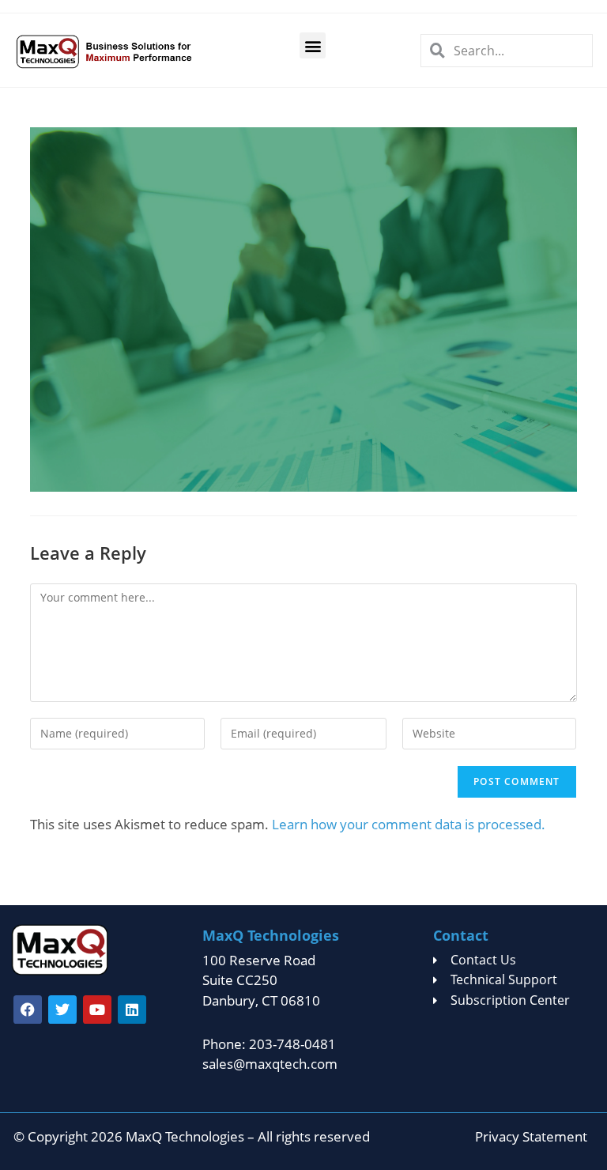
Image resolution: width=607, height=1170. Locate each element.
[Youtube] (97, 1009)
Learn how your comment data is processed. (408, 824)
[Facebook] (27, 1009)
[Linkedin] (132, 1009)
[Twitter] (62, 1009)
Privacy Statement (531, 1136)
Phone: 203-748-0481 (269, 1044)
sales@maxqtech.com (269, 1064)
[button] (313, 45)
